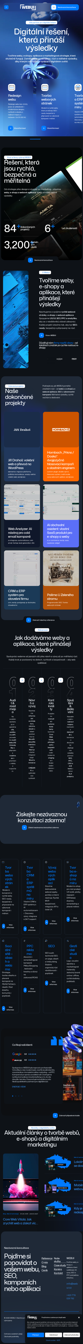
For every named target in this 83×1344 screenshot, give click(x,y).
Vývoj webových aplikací (48, 99)
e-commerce (54, 540)
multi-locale (65, 474)
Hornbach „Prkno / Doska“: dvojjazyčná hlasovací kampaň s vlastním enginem (61, 460)
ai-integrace (12, 540)
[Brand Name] (64, 359)
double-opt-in (64, 472)
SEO (60, 602)
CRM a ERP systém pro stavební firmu (18, 595)
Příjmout (35, 1335)
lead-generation (25, 543)
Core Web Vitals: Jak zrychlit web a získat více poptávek (20, 1223)
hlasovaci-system (53, 474)
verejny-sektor (30, 474)
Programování (52, 602)
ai (47, 540)
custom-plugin (52, 472)
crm (9, 602)
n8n (33, 543)
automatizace (23, 540)
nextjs (62, 540)
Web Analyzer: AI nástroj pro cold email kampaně (20, 532)
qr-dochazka (30, 602)
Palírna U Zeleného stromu (60, 596)
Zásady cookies (51, 1340)
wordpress (21, 477)
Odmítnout (53, 1335)
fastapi (15, 543)
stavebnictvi (12, 605)
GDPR (58, 1340)
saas (67, 540)
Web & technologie (13, 1214)
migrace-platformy (23, 472)
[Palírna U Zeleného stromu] (61, 580)
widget (57, 543)
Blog (4, 1214)
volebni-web (12, 477)
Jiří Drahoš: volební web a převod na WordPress (21, 464)
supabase (50, 543)
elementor (12, 472)
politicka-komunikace (16, 474)
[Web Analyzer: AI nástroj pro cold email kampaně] (22, 515)
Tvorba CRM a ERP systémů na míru (17, 101)
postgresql (21, 602)
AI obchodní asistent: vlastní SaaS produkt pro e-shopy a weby (59, 531)
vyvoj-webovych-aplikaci (56, 477)
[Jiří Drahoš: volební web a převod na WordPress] (22, 446)
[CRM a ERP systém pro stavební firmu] (22, 580)
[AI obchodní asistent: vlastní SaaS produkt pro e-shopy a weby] (61, 515)
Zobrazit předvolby (71, 1335)
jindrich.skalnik (34, 1214)
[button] (79, 1317)
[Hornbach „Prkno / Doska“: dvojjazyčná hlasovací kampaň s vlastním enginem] (61, 446)
